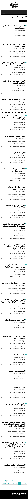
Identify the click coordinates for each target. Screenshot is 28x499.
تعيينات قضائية (19, 152)
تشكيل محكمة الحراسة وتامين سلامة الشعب (13, 26)
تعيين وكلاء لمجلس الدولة (15, 320)
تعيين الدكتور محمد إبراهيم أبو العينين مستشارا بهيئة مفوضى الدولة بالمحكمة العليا (13, 424)
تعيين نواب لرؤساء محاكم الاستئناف (15, 206)
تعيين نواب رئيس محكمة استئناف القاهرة (15, 188)
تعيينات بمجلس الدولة (16, 387)
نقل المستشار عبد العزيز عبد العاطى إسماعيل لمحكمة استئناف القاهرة (14, 246)
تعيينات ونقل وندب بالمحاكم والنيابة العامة (14, 45)
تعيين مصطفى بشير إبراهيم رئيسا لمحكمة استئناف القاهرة (14, 265)
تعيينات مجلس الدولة (17, 371)
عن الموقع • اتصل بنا (21, 493)
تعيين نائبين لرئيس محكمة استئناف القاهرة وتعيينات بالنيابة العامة (13, 301)
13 (16, 483)
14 (13, 483)
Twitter (1, 37)
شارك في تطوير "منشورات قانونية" (19, 495)
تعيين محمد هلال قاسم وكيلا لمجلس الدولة (14, 337)
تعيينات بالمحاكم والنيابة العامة (13, 99)
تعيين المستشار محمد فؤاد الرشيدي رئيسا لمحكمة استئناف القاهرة (13, 117)
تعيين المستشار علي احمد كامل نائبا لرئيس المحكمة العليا (13, 63)
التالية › (9, 483)
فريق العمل (13, 493)
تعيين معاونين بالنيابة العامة (15, 136)
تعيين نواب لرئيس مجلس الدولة (15, 404)
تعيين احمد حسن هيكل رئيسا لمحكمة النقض (14, 82)
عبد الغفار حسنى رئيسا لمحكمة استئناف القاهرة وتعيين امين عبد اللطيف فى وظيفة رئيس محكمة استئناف (13, 445)
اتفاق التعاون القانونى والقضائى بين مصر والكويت (14, 169)
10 (25, 483)
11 (22, 483)
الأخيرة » (4, 483)
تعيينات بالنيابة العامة (17, 354)
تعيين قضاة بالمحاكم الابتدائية (13, 283)
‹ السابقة (19, 481)
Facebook (3, 37)
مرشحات (22, 21)
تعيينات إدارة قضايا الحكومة (14, 465)
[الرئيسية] (14, 5)
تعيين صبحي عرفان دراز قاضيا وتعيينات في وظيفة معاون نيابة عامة (14, 226)
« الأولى (24, 481)
